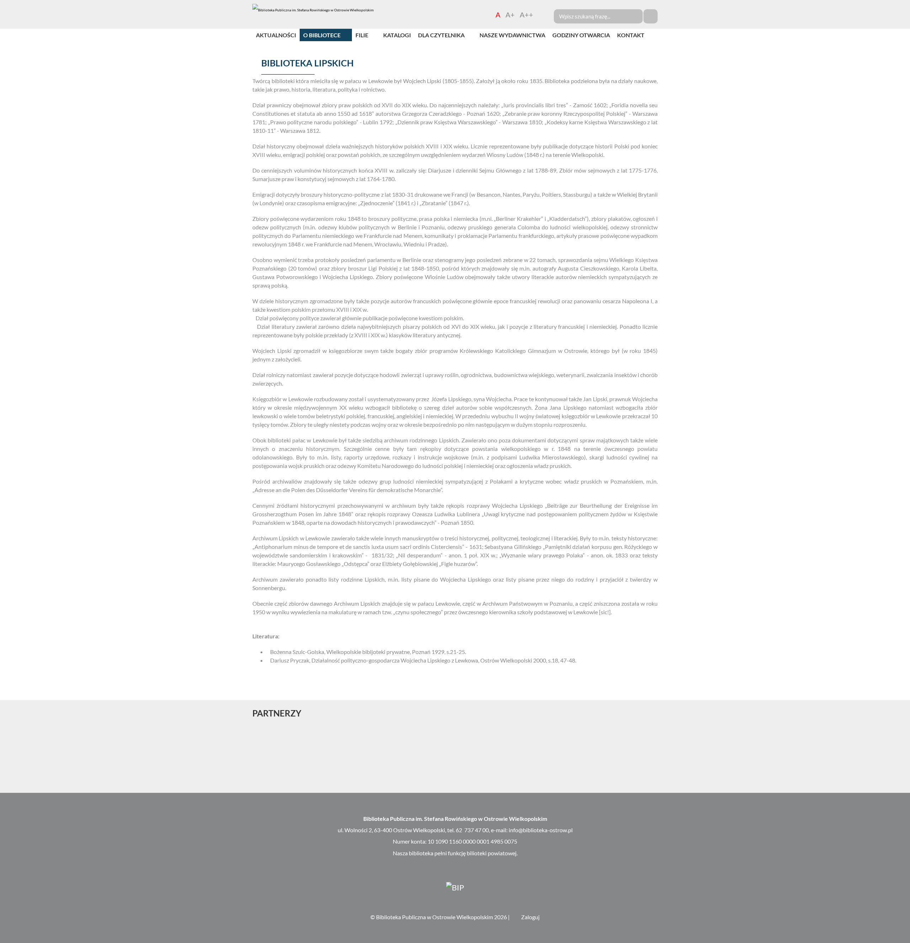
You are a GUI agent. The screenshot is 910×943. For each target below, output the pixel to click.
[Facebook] (904, 329)
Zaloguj (530, 917)
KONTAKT (630, 35)
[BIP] (455, 887)
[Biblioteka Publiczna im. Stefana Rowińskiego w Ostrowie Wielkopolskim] (313, 10)
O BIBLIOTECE (322, 35)
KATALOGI (397, 35)
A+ (510, 14)
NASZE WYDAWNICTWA (512, 35)
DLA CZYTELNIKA (441, 35)
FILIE (361, 35)
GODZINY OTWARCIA (581, 35)
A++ (526, 14)
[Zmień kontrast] (541, 14)
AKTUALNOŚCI (276, 35)
